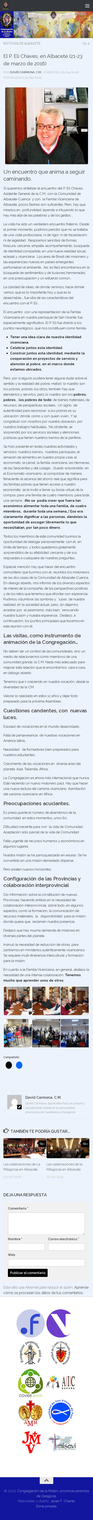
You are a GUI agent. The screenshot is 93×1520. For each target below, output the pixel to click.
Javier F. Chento (63, 1501)
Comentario (18, 1208)
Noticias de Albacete (21, 43)
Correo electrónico (63, 1239)
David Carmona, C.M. (26, 72)
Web (11, 1255)
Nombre (15, 1239)
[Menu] (87, 5)
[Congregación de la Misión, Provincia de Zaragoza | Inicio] (6, 5)
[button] (46, 125)
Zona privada (46, 1506)
